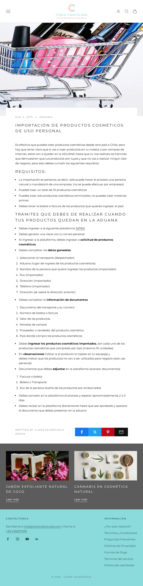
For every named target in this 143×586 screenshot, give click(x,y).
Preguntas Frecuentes (119, 539)
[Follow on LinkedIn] (37, 539)
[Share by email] (121, 432)
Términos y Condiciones (120, 533)
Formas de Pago (115, 552)
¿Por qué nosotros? (117, 526)
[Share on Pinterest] (108, 432)
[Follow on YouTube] (27, 539)
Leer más (12, 499)
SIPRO (80, 228)
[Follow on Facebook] (8, 539)
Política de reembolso (119, 565)
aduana (46, 117)
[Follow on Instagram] (17, 539)
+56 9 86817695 (16, 531)
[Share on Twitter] (94, 432)
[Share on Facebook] (81, 432)
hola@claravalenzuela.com (42, 526)
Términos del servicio (118, 559)
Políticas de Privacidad (120, 546)
